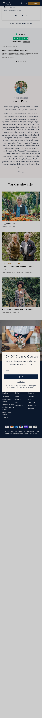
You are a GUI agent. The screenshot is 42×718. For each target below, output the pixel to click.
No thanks (21, 382)
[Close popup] (37, 329)
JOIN (21, 377)
